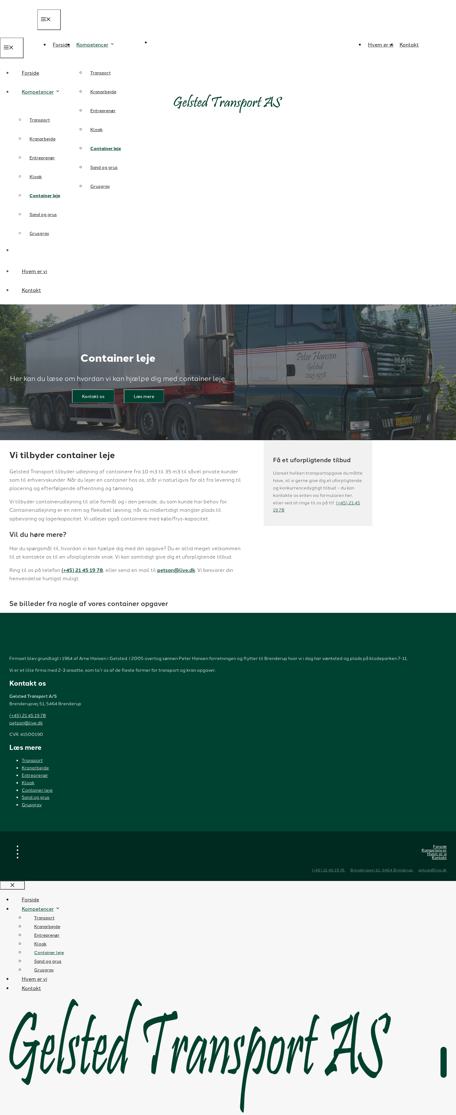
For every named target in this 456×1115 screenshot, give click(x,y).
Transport (100, 72)
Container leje (105, 148)
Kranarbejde (103, 91)
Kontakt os (93, 396)
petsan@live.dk (176, 569)
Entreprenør (103, 110)
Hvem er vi (380, 44)
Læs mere (144, 396)
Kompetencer (92, 44)
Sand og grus (104, 167)
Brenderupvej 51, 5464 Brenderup (382, 869)
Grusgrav (100, 186)
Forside (61, 44)
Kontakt (409, 44)
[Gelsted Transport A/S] (237, 66)
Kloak (96, 129)
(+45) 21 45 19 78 (82, 569)
